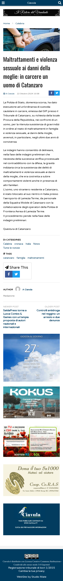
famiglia (21, 257)
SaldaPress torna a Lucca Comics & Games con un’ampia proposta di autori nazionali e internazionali (16, 319)
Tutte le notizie (11, 247)
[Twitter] (57, 93)
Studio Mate (39, 576)
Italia (28, 243)
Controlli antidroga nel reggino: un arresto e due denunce (48, 315)
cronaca (18, 243)
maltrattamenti (36, 257)
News (36, 243)
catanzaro (8, 257)
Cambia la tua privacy (32, 571)
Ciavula (31, 3)
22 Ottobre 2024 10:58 (28, 94)
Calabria (7, 243)
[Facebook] (51, 93)
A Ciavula (9, 94)
